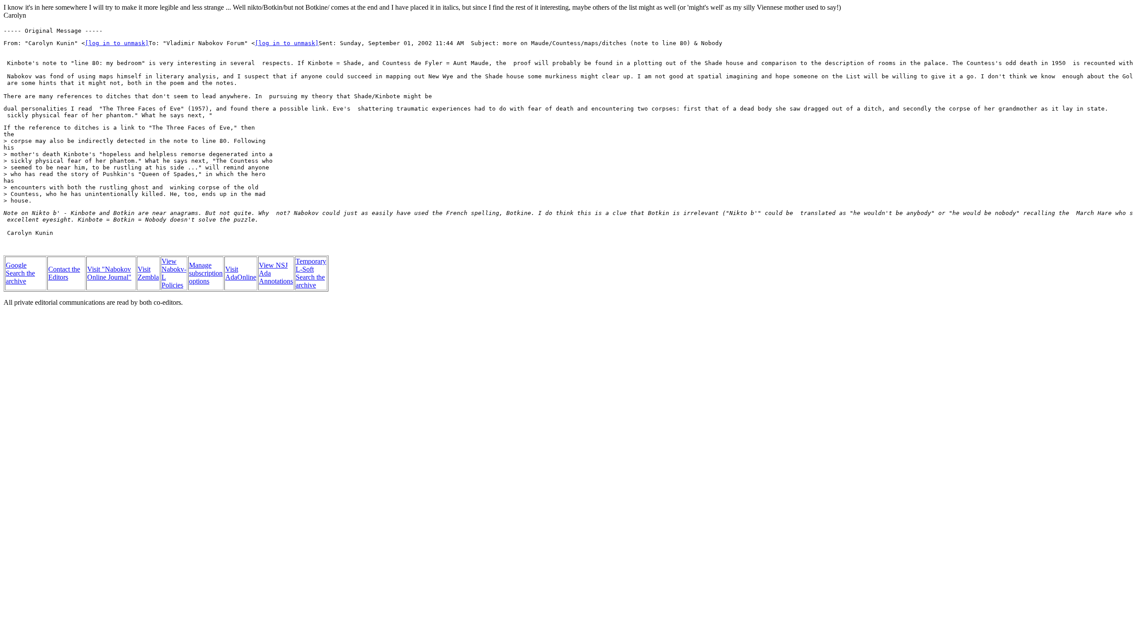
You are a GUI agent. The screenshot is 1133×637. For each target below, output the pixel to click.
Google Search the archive (20, 273)
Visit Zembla (148, 273)
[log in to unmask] (117, 43)
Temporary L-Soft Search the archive (311, 273)
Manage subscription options (206, 273)
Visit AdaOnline (240, 273)
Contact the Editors (64, 273)
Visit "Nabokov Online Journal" (109, 273)
